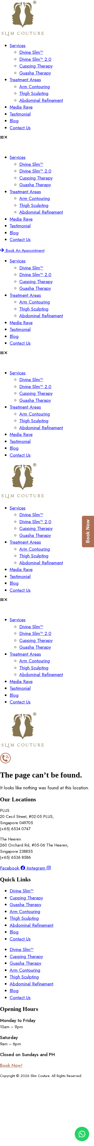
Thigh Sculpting (33, 93)
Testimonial (20, 114)
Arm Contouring (34, 86)
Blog (14, 121)
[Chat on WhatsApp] (82, 1134)
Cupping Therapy (36, 66)
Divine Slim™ (31, 52)
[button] (47, 137)
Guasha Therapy (35, 73)
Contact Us (20, 128)
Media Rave (21, 107)
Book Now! (11, 1065)
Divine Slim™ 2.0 (35, 59)
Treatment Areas (25, 79)
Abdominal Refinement (41, 100)
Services (18, 45)
